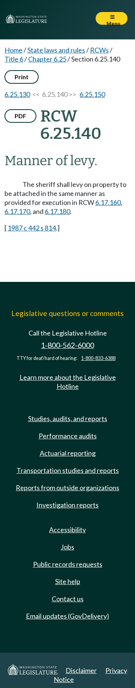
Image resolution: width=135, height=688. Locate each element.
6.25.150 (92, 94)
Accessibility (67, 529)
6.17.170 (17, 211)
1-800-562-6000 (67, 345)
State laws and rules (56, 50)
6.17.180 (57, 211)
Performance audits (68, 436)
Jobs (67, 547)
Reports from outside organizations (67, 487)
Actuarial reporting (68, 453)
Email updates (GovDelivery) (67, 616)
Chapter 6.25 (47, 59)
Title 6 (13, 59)
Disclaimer (81, 670)
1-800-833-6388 (98, 358)
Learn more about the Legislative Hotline (68, 381)
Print (21, 76)
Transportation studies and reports (67, 470)
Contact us (68, 599)
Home (13, 50)
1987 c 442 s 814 (32, 228)
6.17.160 (108, 202)
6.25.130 (17, 94)
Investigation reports (67, 505)
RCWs (99, 50)
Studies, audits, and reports (67, 418)
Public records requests (67, 564)
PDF (20, 115)
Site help (67, 581)
